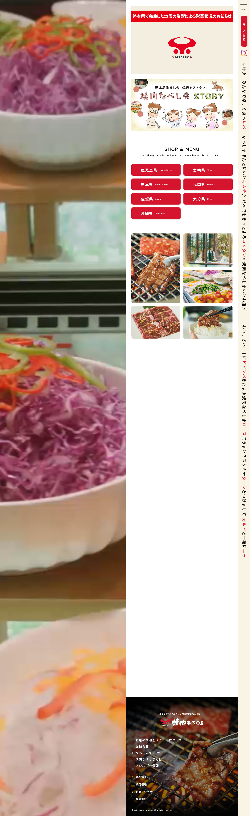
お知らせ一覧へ (181, 475)
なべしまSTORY (148, 753)
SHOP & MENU (244, 31)
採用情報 (141, 784)
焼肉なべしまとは (149, 759)
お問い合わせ (144, 792)
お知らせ (142, 746)
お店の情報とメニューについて (159, 740)
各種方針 (141, 799)
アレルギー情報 (147, 765)
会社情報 (141, 777)
